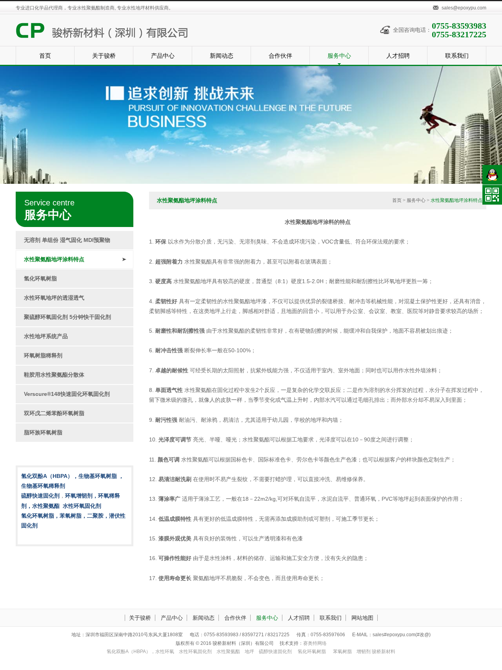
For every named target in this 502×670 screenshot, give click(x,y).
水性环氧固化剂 (195, 651)
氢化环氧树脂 (40, 278)
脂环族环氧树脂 (43, 432)
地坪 (249, 651)
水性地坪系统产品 (46, 336)
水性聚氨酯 (228, 651)
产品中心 (172, 618)
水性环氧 (140, 651)
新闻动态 (204, 618)
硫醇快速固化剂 (275, 651)
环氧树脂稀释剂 (43, 355)
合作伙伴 (235, 618)
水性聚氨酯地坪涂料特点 (54, 259)
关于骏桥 (140, 618)
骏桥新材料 (383, 651)
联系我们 (331, 618)
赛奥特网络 (315, 643)
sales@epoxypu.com (464, 8)
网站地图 (362, 618)
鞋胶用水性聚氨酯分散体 (54, 375)
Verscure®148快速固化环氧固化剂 (67, 394)
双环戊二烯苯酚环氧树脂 (54, 413)
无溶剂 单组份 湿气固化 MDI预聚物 (67, 240)
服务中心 (416, 200)
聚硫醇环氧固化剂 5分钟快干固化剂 (67, 317)
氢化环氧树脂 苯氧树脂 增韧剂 (334, 651)
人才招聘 (299, 618)
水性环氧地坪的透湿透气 (54, 298)
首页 (397, 200)
